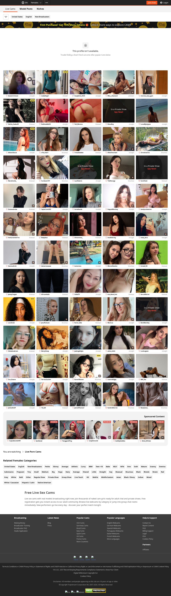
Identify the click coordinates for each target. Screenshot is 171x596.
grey (6, 477)
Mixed (149, 477)
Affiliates (146, 549)
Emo (129, 466)
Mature (144, 466)
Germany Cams (82, 525)
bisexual (119, 472)
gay (110, 472)
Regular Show (39, 477)
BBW (91, 466)
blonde (146, 472)
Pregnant (20, 472)
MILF (115, 466)
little (94, 472)
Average (65, 466)
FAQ (144, 528)
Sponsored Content (154, 416)
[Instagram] (82, 558)
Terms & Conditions (9, 566)
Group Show (66, 477)
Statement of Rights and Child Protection (51, 566)
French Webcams (113, 536)
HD (88, 477)
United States (17, 17)
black (138, 472)
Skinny (56, 466)
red (162, 472)
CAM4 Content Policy (161, 566)
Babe (108, 466)
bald (21, 477)
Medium (45, 472)
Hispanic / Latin (28, 482)
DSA (144, 536)
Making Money (19, 523)
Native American (44, 482)
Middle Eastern (107, 477)
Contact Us (147, 523)
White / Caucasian (11, 482)
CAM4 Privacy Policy (26, 566)
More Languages (113, 539)
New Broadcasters (42, 17)
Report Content (148, 525)
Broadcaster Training (22, 525)
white (13, 477)
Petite (47, 466)
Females (34, 2)
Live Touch (79, 477)
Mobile (95, 477)
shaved (86, 472)
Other (28, 477)
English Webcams (113, 523)
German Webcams (114, 525)
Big (53, 472)
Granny (153, 466)
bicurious (129, 472)
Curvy (83, 466)
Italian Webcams (113, 533)
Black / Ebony (129, 477)
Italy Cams (80, 531)
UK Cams (80, 536)
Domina (162, 466)
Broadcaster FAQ (20, 528)
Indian (140, 477)
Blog (49, 523)
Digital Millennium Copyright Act (86, 573)
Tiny (29, 472)
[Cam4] (9, 3)
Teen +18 (99, 466)
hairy (68, 472)
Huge (60, 472)
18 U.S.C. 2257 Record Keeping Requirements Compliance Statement (78, 570)
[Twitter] (88, 558)
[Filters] (6, 16)
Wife (122, 466)
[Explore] (46, 2)
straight (102, 472)
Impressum (147, 566)
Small (36, 472)
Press (50, 525)
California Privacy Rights (77, 566)
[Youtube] (93, 558)
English (29, 17)
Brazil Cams (81, 528)
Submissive (8, 472)
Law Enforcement (94, 566)
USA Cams (80, 523)
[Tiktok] (76, 558)
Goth (136, 466)
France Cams (81, 539)
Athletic (74, 466)
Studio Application (21, 531)
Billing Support (148, 531)
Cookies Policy (148, 539)
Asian (118, 477)
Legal (145, 533)
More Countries (82, 541)
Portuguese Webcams (115, 531)
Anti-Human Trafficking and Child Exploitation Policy (122, 566)
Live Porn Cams (33, 451)
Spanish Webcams (114, 528)
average (76, 472)
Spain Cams (81, 533)
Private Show (53, 477)
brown (155, 472)
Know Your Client (112, 570)
